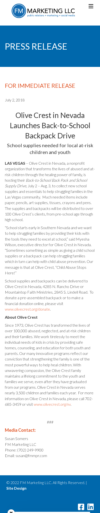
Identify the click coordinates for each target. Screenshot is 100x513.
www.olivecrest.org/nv (52, 404)
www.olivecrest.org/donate (27, 309)
